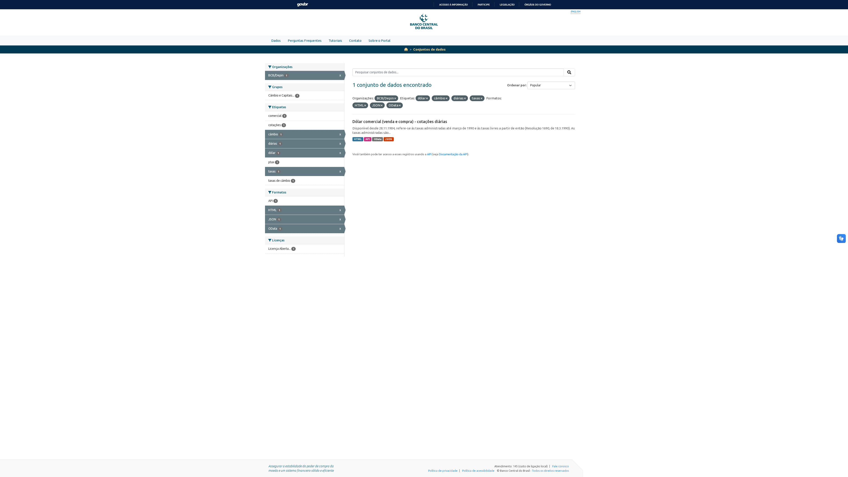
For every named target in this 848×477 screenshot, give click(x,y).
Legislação (507, 4)
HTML (358, 139)
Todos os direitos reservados (550, 470)
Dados (276, 40)
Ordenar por (516, 85)
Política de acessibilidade (478, 470)
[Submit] (569, 72)
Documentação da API (453, 154)
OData (377, 139)
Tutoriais (335, 40)
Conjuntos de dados (429, 49)
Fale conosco (560, 466)
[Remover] (395, 98)
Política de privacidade (443, 470)
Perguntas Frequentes (305, 40)
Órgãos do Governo (537, 4)
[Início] (406, 49)
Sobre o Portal (379, 40)
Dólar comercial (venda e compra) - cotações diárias (399, 121)
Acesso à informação (453, 4)
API (367, 139)
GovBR (302, 4)
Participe (484, 4)
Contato (355, 40)
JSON (388, 139)
